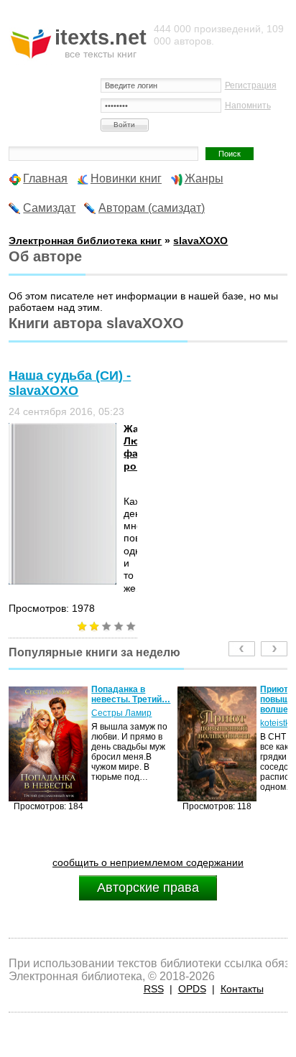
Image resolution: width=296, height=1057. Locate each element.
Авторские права (148, 887)
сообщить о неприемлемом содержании (148, 862)
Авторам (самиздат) (151, 208)
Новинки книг (126, 178)
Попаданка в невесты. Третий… (115, 694)
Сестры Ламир (106, 713)
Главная (45, 178)
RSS (154, 989)
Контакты (242, 989)
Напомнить (248, 106)
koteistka (262, 723)
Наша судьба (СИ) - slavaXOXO (70, 383)
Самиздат (49, 208)
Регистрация (251, 85)
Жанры (204, 178)
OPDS (192, 989)
